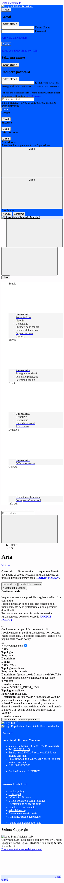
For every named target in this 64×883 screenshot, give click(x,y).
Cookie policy (16, 791)
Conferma (19, 214)
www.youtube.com (12, 645)
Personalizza (9, 584)
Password (40, 31)
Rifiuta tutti (30, 584)
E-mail (38, 82)
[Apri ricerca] (34, 233)
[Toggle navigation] (29, 261)
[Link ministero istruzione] (17, 6)
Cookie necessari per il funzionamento (23, 629)
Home (12, 544)
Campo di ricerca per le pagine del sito (22, 509)
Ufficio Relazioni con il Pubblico (27, 800)
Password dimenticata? (14, 37)
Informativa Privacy (20, 797)
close (5, 277)
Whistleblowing (17, 810)
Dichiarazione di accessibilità (25, 803)
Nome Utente (42, 27)
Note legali (15, 794)
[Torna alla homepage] (32, 217)
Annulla (6, 214)
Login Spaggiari (33, 96)
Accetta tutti (14, 588)
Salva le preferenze (29, 719)
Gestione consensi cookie (23, 813)
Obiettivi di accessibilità (22, 807)
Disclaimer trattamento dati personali (21, 849)
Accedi (6, 9)
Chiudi (6, 119)
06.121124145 (22, 749)
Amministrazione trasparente (25, 816)
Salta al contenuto (11, 2)
